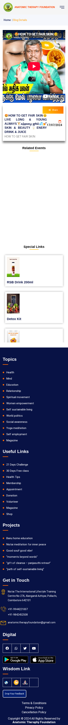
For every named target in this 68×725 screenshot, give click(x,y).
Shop (9, 514)
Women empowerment (20, 403)
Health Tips (13, 477)
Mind (9, 378)
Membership (13, 483)
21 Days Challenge (17, 464)
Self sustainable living (19, 409)
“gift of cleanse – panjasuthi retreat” (28, 563)
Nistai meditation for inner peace (26, 544)
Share (55, 110)
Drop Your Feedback (14, 693)
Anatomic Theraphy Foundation (34, 722)
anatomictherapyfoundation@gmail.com (31, 622)
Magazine (12, 440)
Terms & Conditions (34, 703)
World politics (14, 415)
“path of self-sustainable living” (25, 569)
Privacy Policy (34, 707)
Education (12, 384)
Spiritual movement (18, 397)
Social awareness (16, 422)
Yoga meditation (16, 428)
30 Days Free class (17, 470)
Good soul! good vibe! (19, 550)
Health (10, 372)
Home (7, 20)
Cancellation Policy (34, 712)
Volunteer (12, 501)
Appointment (14, 489)
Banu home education (19, 538)
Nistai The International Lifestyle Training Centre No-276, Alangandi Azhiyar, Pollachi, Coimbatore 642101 (32, 596)
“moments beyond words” (22, 556)
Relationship (13, 391)
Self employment (16, 434)
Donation (11, 495)
